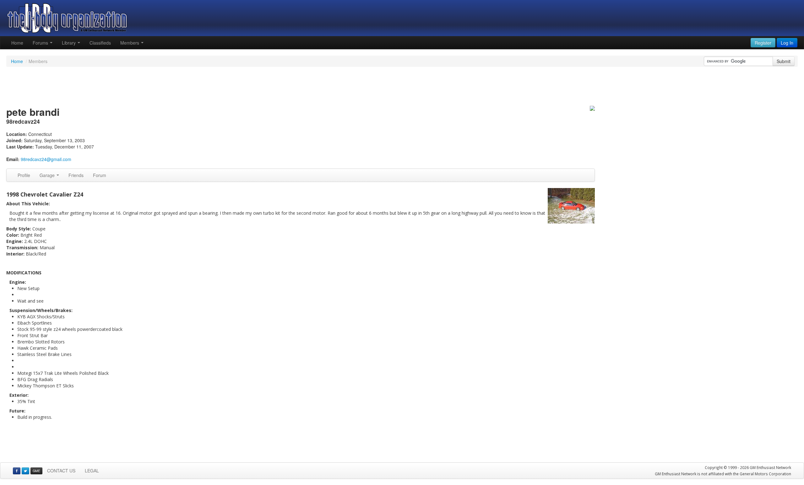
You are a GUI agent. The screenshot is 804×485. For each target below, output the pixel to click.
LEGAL (92, 470)
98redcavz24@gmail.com (46, 159)
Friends (76, 175)
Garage (48, 175)
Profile (24, 175)
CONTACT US (61, 470)
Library (69, 43)
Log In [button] (787, 43)
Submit (783, 61)
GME (36, 470)
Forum (99, 175)
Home (17, 43)
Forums (41, 43)
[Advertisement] (402, 87)
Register (763, 43)
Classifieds (100, 43)
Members (130, 43)
